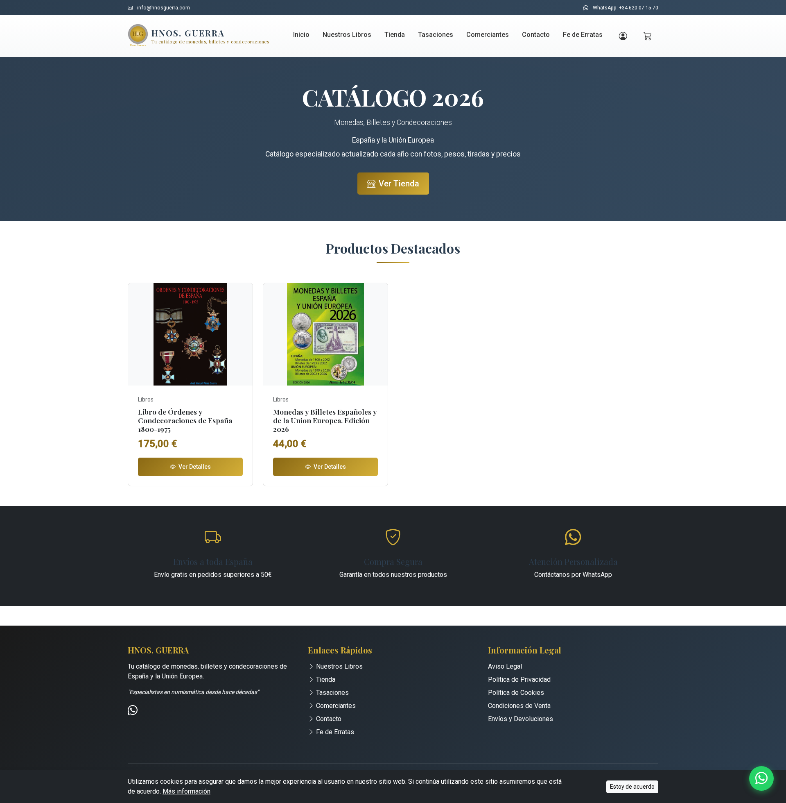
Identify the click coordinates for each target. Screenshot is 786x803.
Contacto (536, 35)
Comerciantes (487, 35)
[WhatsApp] (133, 711)
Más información (186, 791)
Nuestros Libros (347, 35)
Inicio (301, 35)
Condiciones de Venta (519, 706)
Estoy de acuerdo (632, 786)
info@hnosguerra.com (163, 8)
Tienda (394, 35)
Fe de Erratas (583, 35)
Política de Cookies (516, 692)
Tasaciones (435, 35)
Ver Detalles (194, 466)
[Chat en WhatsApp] (761, 778)
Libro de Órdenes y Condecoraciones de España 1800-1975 (185, 420)
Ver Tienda (399, 183)
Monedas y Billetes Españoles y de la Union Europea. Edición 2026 (325, 420)
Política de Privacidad (519, 679)
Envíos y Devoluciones (520, 719)
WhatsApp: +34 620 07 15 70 (625, 8)
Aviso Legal (505, 666)
